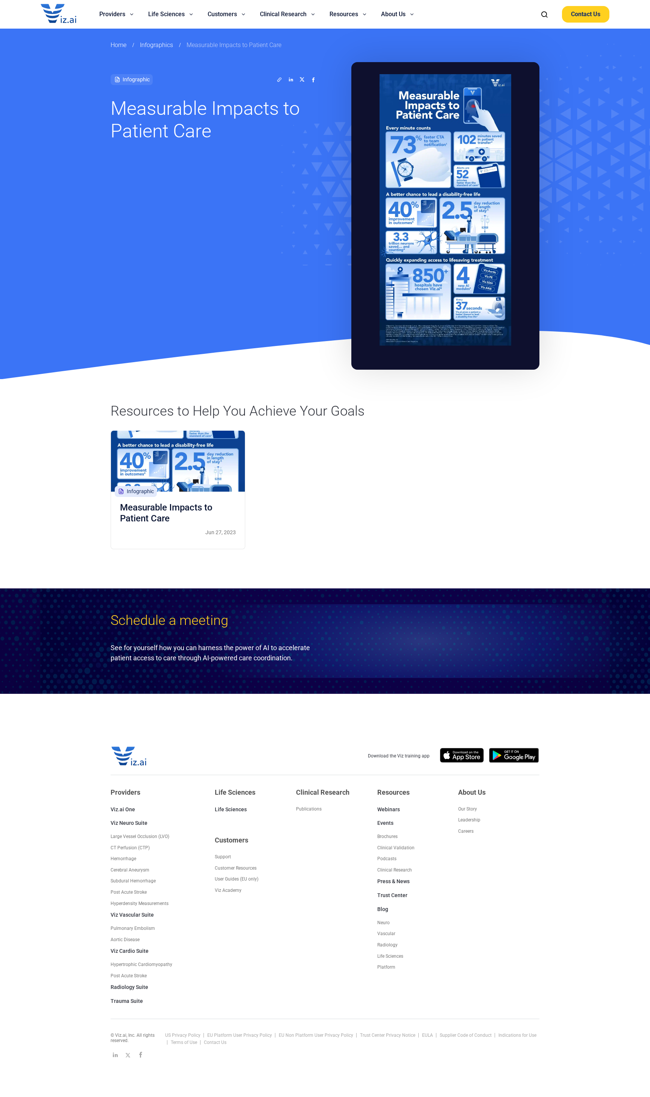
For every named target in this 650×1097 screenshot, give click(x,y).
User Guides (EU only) (236, 879)
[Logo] (67, 14)
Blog (382, 909)
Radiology (387, 945)
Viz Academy (228, 890)
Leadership (469, 820)
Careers (466, 831)
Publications (309, 809)
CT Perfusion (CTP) (130, 847)
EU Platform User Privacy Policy (240, 1035)
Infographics (156, 45)
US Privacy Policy (183, 1035)
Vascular (386, 933)
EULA (428, 1035)
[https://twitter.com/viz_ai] (127, 1054)
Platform (386, 967)
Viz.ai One (123, 809)
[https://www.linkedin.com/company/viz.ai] (115, 1054)
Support (223, 856)
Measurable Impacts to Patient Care (234, 45)
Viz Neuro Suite (129, 823)
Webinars (388, 809)
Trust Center (392, 895)
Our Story (467, 809)
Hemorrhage (123, 858)
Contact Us (585, 14)
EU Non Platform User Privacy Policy (316, 1035)
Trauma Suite (127, 1001)
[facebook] (313, 79)
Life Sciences (231, 809)
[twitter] (279, 79)
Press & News (393, 881)
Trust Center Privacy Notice (388, 1035)
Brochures (387, 836)
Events (385, 823)
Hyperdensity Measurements (140, 903)
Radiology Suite (129, 987)
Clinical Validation (396, 847)
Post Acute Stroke (129, 892)
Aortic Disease (125, 939)
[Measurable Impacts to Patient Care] (178, 461)
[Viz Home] (129, 756)
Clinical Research (394, 870)
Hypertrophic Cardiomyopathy (141, 964)
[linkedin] (290, 79)
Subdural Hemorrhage (133, 881)
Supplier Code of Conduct (466, 1035)
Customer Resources (236, 868)
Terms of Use (184, 1042)
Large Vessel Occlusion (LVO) (140, 836)
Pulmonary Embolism (133, 928)
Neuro (383, 922)
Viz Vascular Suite (132, 915)
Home (118, 45)
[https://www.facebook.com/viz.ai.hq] (140, 1054)
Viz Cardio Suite (130, 951)
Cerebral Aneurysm (130, 870)
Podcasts (386, 858)
